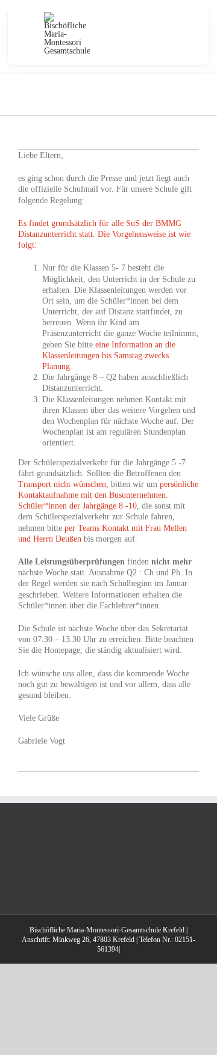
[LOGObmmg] (67, 15)
